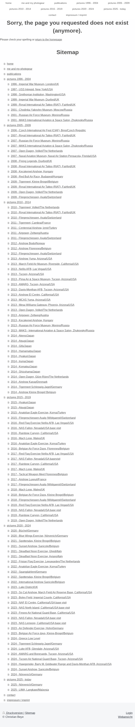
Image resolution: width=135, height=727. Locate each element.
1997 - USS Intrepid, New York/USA (32, 89)
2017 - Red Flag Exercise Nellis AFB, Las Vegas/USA (42, 453)
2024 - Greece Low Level (25, 638)
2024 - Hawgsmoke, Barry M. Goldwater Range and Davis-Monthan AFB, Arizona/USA (61, 664)
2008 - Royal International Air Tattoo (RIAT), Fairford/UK (43, 166)
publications (14, 74)
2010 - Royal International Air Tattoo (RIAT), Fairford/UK (43, 212)
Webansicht (125, 716)
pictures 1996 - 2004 (19, 79)
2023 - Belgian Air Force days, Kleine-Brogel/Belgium (42, 633)
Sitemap (30, 712)
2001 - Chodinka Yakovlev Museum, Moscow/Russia (41, 109)
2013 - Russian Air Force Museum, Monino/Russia (40, 325)
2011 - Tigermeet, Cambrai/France (31, 222)
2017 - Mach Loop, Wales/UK (28, 469)
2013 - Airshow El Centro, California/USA (35, 294)
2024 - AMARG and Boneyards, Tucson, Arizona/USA (42, 653)
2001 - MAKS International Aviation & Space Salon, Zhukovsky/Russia (52, 120)
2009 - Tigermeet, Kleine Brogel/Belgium (34, 181)
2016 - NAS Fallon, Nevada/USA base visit (36, 428)
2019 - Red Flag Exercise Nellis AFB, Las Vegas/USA (42, 505)
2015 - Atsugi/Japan (22, 407)
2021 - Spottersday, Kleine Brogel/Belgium (35, 540)
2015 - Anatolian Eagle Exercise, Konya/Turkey (38, 412)
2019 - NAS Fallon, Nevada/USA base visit (36, 510)
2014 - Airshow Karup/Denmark (29, 381)
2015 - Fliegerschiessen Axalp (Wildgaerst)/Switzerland (43, 417)
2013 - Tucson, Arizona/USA (27, 274)
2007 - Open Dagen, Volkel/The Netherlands (37, 151)
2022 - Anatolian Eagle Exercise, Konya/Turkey (38, 566)
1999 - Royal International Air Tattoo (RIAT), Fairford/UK (43, 104)
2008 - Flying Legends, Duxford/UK (31, 161)
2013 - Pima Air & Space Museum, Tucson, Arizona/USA (44, 279)
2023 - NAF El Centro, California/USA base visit (39, 602)
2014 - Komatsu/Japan (24, 366)
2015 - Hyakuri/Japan (23, 402)
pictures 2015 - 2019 (19, 397)
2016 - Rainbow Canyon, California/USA (34, 433)
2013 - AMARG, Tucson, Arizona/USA (33, 284)
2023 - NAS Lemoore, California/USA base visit (38, 623)
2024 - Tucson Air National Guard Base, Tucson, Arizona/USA (47, 659)
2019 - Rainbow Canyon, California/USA (34, 515)
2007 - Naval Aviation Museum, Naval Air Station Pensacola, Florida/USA (53, 156)
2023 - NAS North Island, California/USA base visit (40, 607)
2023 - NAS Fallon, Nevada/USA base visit (36, 618)
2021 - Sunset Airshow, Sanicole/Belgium (35, 546)
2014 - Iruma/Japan (22, 361)
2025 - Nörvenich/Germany (26, 684)
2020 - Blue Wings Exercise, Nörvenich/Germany (39, 535)
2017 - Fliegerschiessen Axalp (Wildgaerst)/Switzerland (43, 484)
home (10, 63)
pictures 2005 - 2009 (19, 125)
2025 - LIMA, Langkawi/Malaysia (30, 689)
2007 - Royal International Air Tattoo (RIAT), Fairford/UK (43, 135)
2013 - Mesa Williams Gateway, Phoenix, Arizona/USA (42, 304)
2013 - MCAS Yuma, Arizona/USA (31, 299)
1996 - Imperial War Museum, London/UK (35, 84)
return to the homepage (48, 39)
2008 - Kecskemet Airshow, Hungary (32, 171)
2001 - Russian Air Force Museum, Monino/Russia (40, 115)
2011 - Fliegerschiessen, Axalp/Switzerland (36, 238)
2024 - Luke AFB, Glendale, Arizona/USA (35, 648)
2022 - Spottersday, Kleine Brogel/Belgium (35, 577)
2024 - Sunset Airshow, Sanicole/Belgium (35, 669)
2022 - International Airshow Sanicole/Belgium (38, 582)
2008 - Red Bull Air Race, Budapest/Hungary (37, 176)
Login (129, 712)
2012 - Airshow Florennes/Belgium (31, 248)
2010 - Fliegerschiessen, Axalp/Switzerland (36, 217)
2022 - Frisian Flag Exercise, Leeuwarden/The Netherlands (45, 561)
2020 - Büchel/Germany (25, 530)
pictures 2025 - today (19, 679)
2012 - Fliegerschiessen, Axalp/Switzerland (36, 253)
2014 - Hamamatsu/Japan (26, 351)
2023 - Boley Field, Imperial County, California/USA (41, 597)
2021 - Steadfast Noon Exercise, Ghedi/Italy (36, 551)
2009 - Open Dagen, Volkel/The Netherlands (37, 192)
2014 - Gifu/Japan (21, 346)
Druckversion (14, 712)
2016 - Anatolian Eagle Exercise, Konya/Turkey (38, 443)
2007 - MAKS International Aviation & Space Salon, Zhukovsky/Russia (52, 145)
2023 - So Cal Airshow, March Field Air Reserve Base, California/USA (51, 592)
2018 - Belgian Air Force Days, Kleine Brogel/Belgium (42, 494)
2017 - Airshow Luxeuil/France (28, 479)
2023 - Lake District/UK (24, 587)
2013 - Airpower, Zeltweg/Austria (30, 315)
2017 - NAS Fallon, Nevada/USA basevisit (35, 458)
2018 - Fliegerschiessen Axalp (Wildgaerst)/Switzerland (43, 500)
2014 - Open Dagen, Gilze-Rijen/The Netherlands (40, 376)
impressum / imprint (18, 700)
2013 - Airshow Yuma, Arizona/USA (31, 258)
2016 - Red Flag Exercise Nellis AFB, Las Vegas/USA (42, 423)
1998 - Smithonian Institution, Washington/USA (38, 94)
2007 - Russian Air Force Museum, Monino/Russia (40, 140)
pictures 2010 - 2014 (19, 202)
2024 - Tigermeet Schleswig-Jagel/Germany (36, 643)
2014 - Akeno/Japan (22, 335)
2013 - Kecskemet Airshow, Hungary (32, 320)
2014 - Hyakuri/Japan (23, 356)
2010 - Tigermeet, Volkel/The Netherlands (35, 207)
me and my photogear (19, 68)
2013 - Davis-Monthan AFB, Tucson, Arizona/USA (40, 289)
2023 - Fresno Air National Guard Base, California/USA (43, 612)
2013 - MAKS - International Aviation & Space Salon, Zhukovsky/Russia (52, 330)
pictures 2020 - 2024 (19, 525)
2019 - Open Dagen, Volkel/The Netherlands (37, 520)
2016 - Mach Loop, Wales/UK (28, 438)
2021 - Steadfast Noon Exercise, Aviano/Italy (37, 556)
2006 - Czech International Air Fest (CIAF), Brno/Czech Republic (48, 130)
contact (11, 695)
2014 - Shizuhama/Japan (25, 371)
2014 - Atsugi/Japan (22, 340)
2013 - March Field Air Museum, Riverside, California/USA (45, 264)
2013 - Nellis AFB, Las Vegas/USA (31, 269)
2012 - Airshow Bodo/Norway (28, 243)
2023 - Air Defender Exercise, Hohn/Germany (37, 628)
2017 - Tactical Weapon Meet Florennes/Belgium (39, 474)
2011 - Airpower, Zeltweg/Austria (30, 233)
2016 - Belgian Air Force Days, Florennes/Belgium (40, 448)
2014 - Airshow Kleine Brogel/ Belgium (33, 392)
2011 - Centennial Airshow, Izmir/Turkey (34, 227)
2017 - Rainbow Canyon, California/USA (34, 464)
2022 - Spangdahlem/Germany (29, 571)
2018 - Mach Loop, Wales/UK (28, 489)
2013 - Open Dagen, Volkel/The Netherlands (37, 310)
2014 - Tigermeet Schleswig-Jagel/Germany (36, 387)
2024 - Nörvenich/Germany (26, 674)
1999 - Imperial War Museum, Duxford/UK (35, 99)
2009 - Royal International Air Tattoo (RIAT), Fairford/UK (43, 186)
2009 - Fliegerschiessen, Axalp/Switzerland (36, 197)
